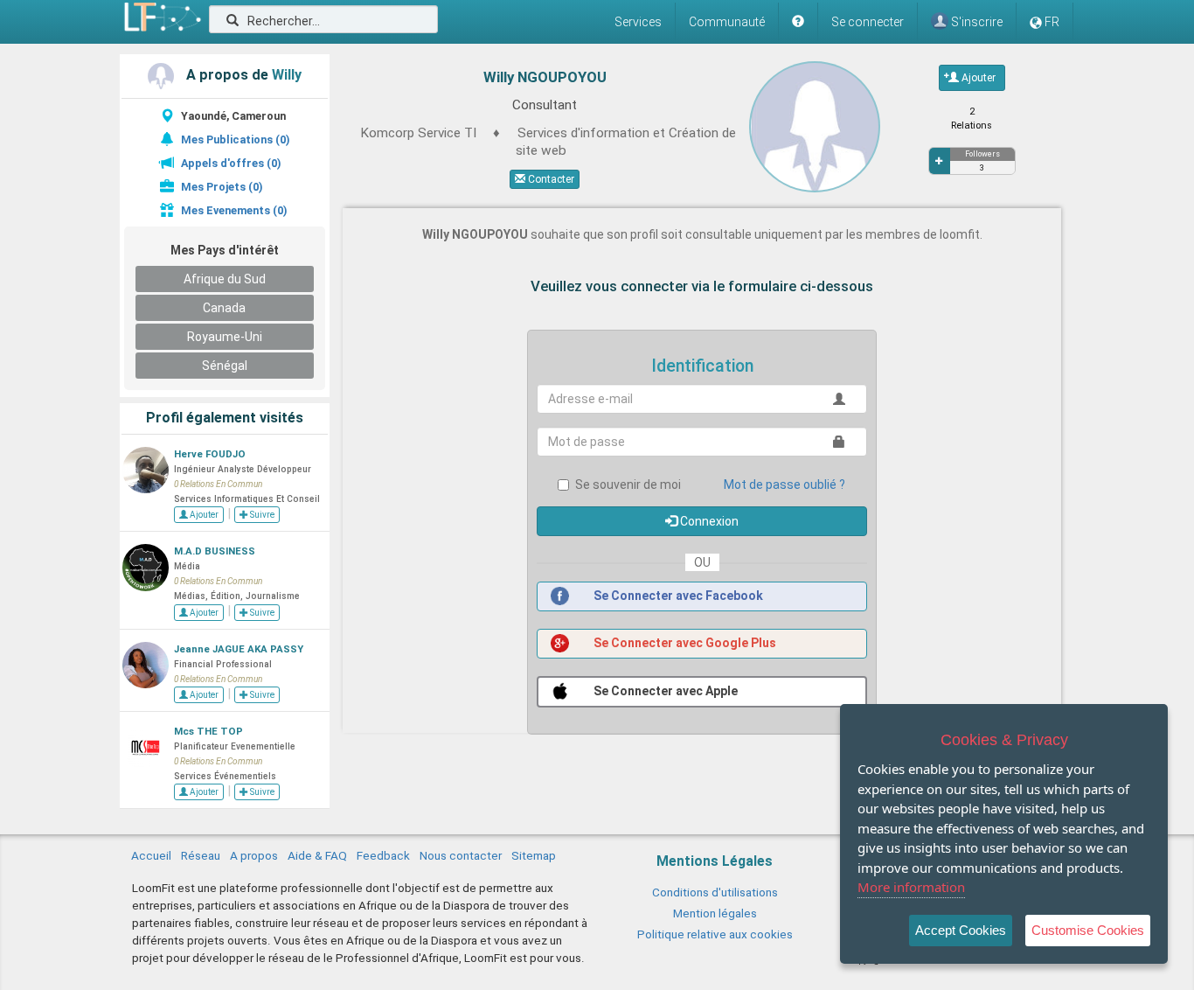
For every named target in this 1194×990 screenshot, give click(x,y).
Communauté (727, 22)
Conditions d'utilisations (715, 892)
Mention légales (715, 913)
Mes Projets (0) (221, 186)
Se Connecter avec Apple (664, 691)
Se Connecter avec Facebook (677, 596)
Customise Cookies (1087, 930)
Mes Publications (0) (235, 139)
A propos (254, 855)
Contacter (549, 179)
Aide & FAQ (317, 855)
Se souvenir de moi (628, 485)
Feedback (383, 855)
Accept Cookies (960, 930)
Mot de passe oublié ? (784, 485)
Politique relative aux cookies (715, 934)
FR (1052, 22)
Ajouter (203, 514)
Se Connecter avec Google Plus (683, 643)
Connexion (708, 521)
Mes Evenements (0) (234, 210)
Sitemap (533, 855)
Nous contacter (461, 855)
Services (638, 22)
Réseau (200, 855)
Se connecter (867, 22)
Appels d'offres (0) (231, 163)
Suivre (261, 514)
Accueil (151, 855)
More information (911, 887)
